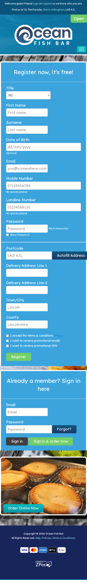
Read (59, 335)
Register (18, 356)
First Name (16, 105)
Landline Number (21, 200)
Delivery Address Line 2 (26, 283)
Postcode (14, 248)
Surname (14, 123)
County (12, 317)
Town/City (15, 300)
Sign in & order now (51, 441)
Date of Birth (17, 140)
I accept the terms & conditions (36, 335)
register (47, 3)
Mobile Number (19, 179)
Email (10, 161)
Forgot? (64, 429)
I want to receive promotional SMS (33, 346)
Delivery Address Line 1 (26, 266)
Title (10, 88)
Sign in (17, 441)
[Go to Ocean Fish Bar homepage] (43, 34)
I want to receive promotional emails (35, 340)
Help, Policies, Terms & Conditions (55, 537)
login (36, 3)
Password (14, 221)
